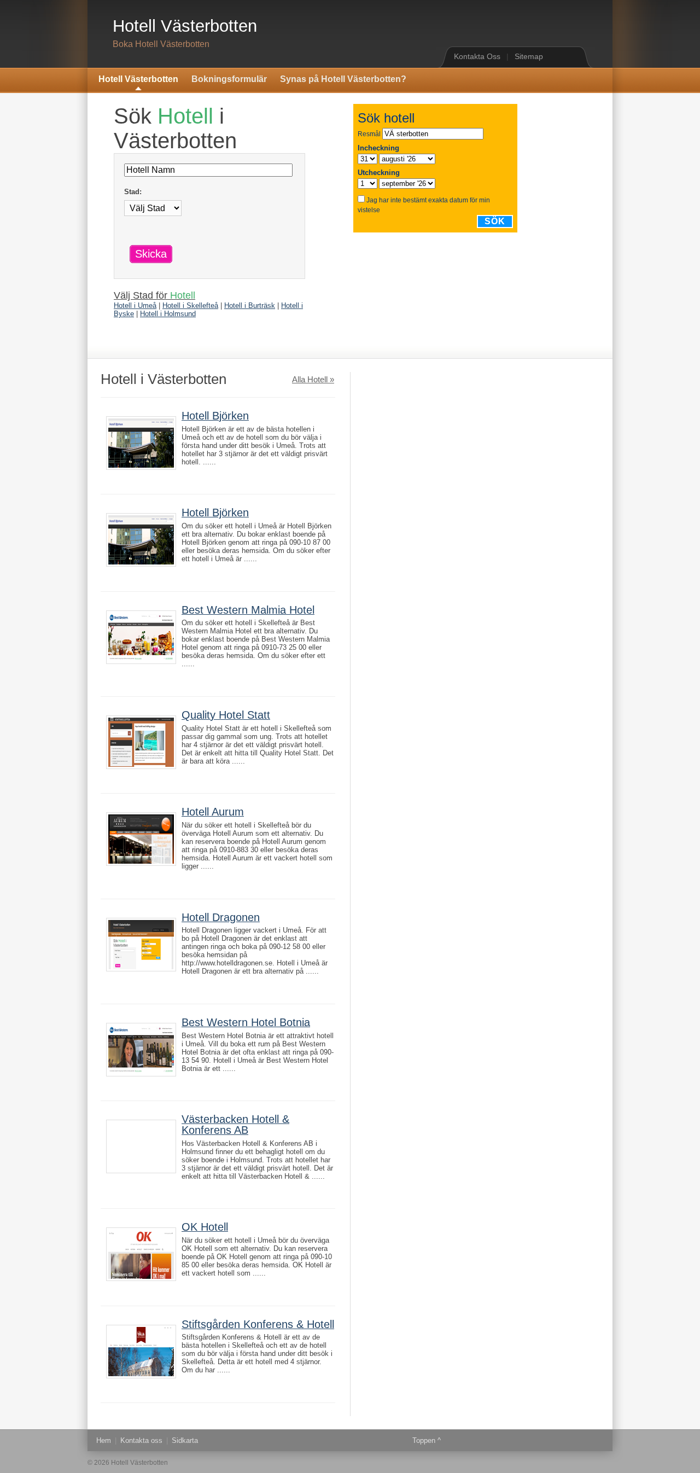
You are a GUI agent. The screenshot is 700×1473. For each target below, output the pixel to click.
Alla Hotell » (313, 379)
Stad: (133, 192)
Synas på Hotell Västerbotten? (343, 79)
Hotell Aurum (213, 812)
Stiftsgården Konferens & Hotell (258, 1324)
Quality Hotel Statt (226, 715)
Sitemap (529, 56)
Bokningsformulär (229, 79)
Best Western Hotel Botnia (246, 1022)
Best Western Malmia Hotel (248, 610)
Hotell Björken (215, 416)
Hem (103, 1440)
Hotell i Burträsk (249, 305)
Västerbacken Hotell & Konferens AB (235, 1124)
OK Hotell (205, 1227)
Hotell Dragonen (221, 917)
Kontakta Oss (477, 56)
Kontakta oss (141, 1440)
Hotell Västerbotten (185, 26)
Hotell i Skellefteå (190, 305)
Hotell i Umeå (135, 305)
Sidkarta (185, 1440)
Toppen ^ (426, 1440)
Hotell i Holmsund (168, 314)
